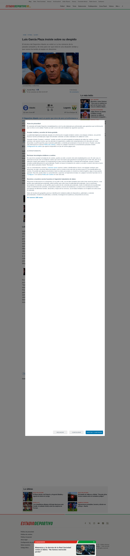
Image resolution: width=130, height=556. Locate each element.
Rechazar (60, 432)
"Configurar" (30, 174)
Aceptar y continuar (94, 432)
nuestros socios (52, 167)
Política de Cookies (49, 144)
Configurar (76, 432)
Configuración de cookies (34, 146)
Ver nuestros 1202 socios (35, 197)
